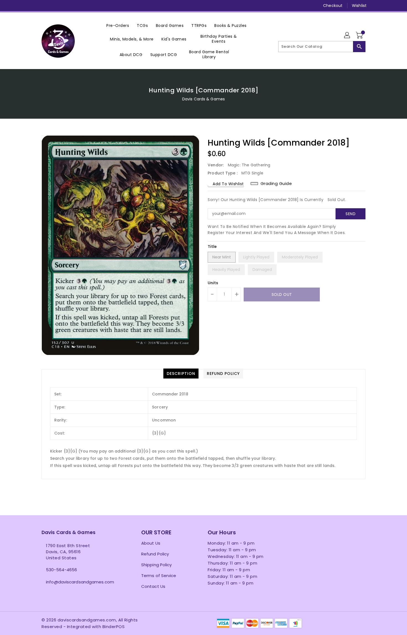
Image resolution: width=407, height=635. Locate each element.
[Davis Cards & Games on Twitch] (87, 5)
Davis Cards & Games (203, 99)
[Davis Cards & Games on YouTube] (65, 5)
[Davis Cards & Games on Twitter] (44, 5)
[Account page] (347, 35)
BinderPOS (113, 626)
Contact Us (153, 586)
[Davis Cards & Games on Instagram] (55, 5)
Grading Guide (276, 183)
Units (213, 283)
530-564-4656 (61, 570)
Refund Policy (155, 554)
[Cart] (359, 35)
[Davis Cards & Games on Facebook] (34, 5)
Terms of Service (158, 575)
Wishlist (359, 5)
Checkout (332, 5)
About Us (150, 543)
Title (212, 246)
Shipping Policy (156, 565)
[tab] (181, 374)
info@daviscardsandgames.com (80, 582)
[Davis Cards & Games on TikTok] (97, 5)
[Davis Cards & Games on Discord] (76, 5)
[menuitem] (117, 25)
